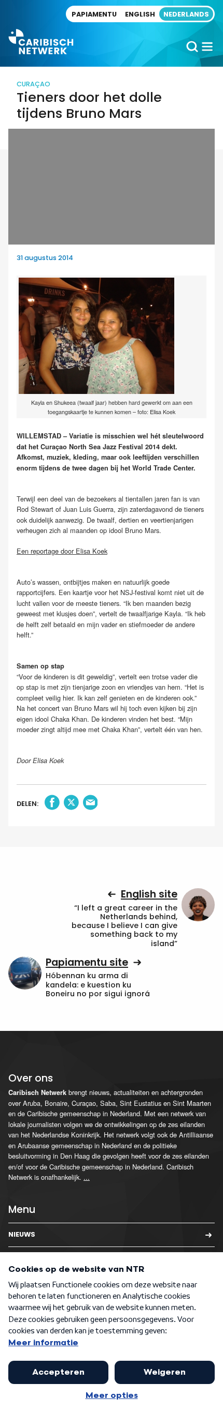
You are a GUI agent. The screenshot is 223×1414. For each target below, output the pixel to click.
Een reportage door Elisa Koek (62, 551)
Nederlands (186, 14)
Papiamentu (94, 14)
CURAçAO (33, 84)
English (140, 14)
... (86, 1177)
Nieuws (21, 1234)
